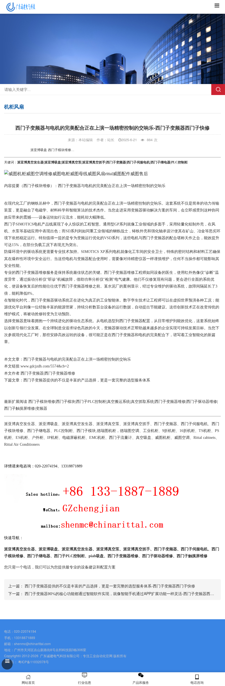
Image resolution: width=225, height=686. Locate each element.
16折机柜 (187, 431)
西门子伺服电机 (138, 162)
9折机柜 (169, 431)
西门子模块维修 (36, 186)
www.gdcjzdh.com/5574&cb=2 (45, 366)
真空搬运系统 (118, 402)
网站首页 (28, 682)
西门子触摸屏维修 (19, 408)
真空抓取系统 (142, 402)
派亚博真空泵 (71, 162)
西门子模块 (65, 402)
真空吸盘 (143, 438)
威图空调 (182, 438)
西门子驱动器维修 (201, 402)
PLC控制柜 (63, 431)
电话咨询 (197, 682)
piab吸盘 (96, 556)
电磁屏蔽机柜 (73, 438)
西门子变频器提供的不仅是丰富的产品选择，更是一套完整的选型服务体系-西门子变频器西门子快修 (110, 586)
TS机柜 (205, 431)
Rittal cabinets (204, 438)
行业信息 (84, 682)
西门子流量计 (120, 438)
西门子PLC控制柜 (91, 402)
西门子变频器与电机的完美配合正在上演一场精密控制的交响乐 (77, 359)
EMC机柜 (97, 438)
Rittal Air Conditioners (22, 444)
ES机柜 (22, 438)
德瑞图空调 (129, 431)
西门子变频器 (116, 162)
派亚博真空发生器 (30, 162)
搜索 (218, 89)
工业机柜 (150, 431)
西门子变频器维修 (31, 273)
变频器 (136, 210)
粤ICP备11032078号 (33, 661)
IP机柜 (52, 438)
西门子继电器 (160, 162)
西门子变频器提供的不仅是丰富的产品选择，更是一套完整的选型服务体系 (86, 380)
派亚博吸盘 (52, 162)
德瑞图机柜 (106, 431)
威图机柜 (162, 438)
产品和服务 (141, 682)
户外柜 (37, 438)
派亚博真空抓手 (93, 162)
